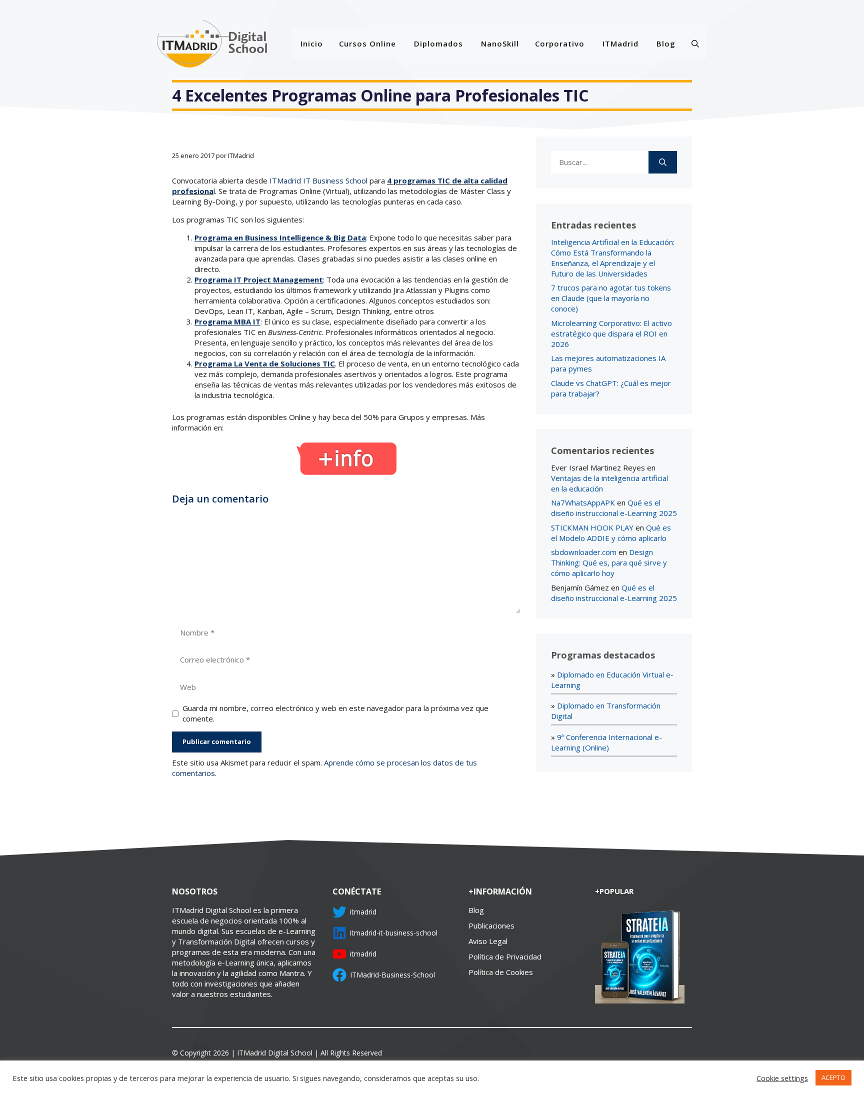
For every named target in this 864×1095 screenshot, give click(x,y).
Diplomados (438, 43)
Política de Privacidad (505, 957)
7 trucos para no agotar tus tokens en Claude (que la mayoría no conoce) (611, 298)
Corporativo (559, 43)
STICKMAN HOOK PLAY (592, 527)
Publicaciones (491, 925)
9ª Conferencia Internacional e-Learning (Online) (606, 742)
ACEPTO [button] (834, 1077)
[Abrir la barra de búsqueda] (695, 43)
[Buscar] (662, 162)
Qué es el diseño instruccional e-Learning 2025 (614, 508)
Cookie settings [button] (782, 1078)
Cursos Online (367, 43)
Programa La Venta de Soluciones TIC (264, 363)
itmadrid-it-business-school (394, 933)
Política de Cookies (500, 972)
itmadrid (363, 911)
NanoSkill (500, 43)
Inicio (311, 43)
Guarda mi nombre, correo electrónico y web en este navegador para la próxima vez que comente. (335, 713)
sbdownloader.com (583, 552)
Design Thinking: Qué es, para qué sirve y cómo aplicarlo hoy (609, 562)
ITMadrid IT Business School (320, 181)
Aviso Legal (488, 941)
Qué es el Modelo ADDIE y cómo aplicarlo (611, 532)
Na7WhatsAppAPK (583, 503)
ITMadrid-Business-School (392, 975)
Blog (666, 43)
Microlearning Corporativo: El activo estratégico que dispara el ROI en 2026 (611, 333)
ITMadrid (620, 43)
